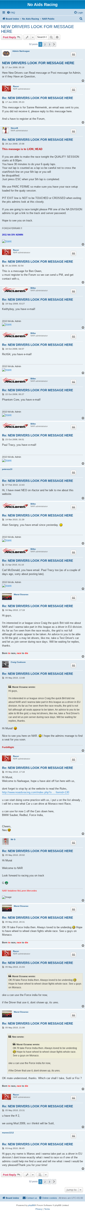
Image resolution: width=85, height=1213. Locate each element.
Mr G (13, 839)
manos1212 (8, 1132)
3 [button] (49, 44)
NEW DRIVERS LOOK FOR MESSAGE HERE (37, 29)
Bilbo (33, 288)
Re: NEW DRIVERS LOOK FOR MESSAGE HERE (37, 98)
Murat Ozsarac (21, 594)
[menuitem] (11, 12)
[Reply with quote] (73, 54)
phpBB (31, 1205)
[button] (54, 44)
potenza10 (7, 469)
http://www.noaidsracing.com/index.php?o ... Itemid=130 (35, 792)
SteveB (14, 128)
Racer (16, 86)
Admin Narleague (21, 51)
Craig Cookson (18, 662)
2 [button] (45, 44)
